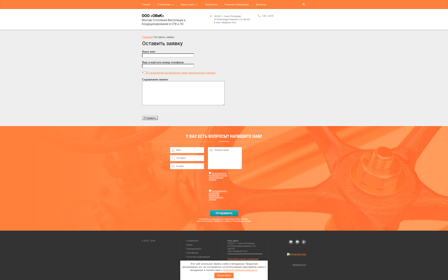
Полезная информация (237, 4)
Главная (146, 4)
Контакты (261, 4)
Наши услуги (187, 4)
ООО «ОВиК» (153, 15)
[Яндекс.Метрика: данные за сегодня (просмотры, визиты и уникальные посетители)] (296, 254)
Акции (189, 245)
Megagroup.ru (299, 265)
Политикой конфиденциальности (240, 270)
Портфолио (211, 4)
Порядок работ (194, 249)
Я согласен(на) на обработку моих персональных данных (181, 72)
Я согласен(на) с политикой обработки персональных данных (218, 195)
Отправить (224, 213)
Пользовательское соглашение (243, 259)
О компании (164, 4)
